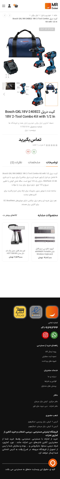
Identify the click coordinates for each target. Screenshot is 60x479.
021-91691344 (49, 328)
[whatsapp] (54, 335)
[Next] (4, 94)
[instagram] (45, 335)
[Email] (28, 151)
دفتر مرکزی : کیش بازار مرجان (46, 401)
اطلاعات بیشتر (44, 258)
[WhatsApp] (34, 151)
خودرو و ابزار (46, 15)
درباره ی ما (52, 376)
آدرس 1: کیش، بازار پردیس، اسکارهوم (43, 421)
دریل (26, 130)
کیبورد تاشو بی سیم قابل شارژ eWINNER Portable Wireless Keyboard (44, 251)
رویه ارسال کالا (50, 351)
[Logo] (51, 5)
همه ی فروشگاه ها (16, 123)
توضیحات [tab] (52, 162)
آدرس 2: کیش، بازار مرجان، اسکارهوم (43, 426)
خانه (55, 15)
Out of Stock (46, 29)
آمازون (45, 123)
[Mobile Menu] (3, 5)
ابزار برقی (34, 15)
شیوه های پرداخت (49, 361)
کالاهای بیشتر (11, 215)
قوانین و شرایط (50, 381)
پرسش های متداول (48, 386)
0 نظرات (42, 145)
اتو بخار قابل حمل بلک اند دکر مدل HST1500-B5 (15, 252)
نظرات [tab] (16, 162)
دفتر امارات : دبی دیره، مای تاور (45, 406)
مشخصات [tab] (34, 162)
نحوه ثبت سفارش (49, 356)
